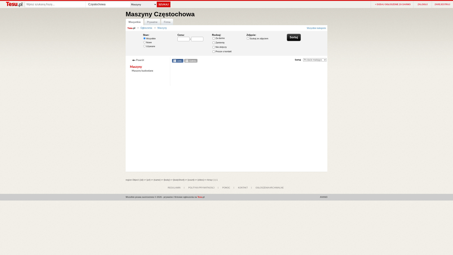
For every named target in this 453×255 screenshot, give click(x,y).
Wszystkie (134, 22)
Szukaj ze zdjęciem (259, 38)
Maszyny (136, 66)
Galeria (193, 61)
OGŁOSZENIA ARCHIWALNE (270, 187)
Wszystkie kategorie (316, 28)
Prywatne (152, 22)
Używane (150, 46)
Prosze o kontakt (223, 51)
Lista (179, 61)
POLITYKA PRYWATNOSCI (201, 187)
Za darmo (220, 38)
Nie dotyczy (221, 47)
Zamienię (220, 42)
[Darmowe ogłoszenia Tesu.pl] (14, 4)
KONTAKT (243, 187)
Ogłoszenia (146, 28)
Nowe (149, 42)
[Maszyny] (156, 28)
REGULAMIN (174, 187)
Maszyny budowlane (142, 70)
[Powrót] (145, 59)
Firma (167, 22)
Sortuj (298, 60)
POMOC (226, 187)
